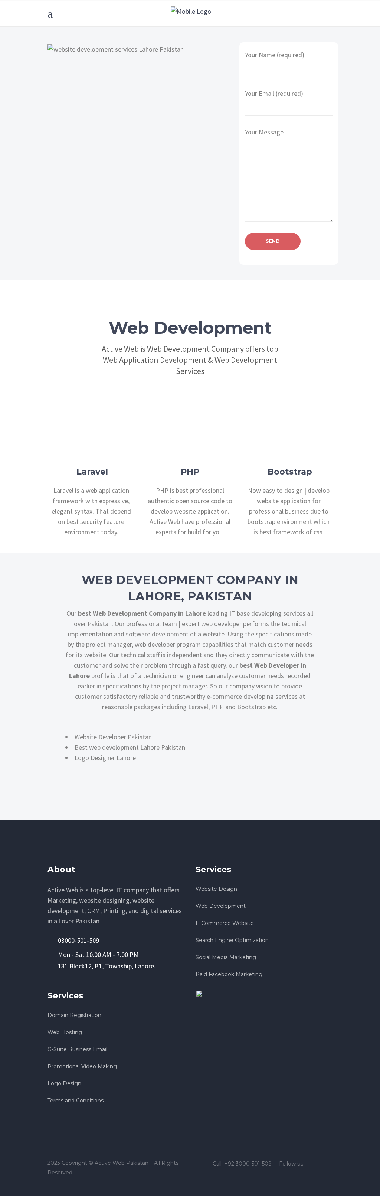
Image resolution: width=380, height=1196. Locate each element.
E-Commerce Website (225, 923)
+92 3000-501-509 (249, 1163)
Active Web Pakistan (121, 1163)
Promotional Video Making (82, 1066)
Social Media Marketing (226, 957)
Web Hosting (65, 1032)
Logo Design (64, 1083)
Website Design (216, 889)
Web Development (221, 906)
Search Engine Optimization (232, 940)
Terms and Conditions (76, 1100)
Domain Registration (74, 1015)
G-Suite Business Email (77, 1049)
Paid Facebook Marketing (229, 974)
